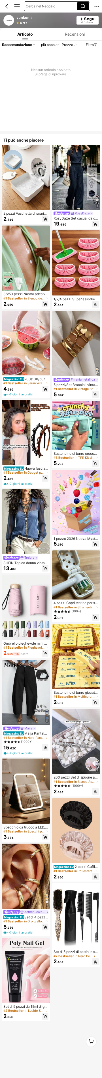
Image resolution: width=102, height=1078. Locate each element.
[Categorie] (17, 6)
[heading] (44, 18)
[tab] (24, 34)
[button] (7, 6)
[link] (9, 20)
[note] (18, 395)
